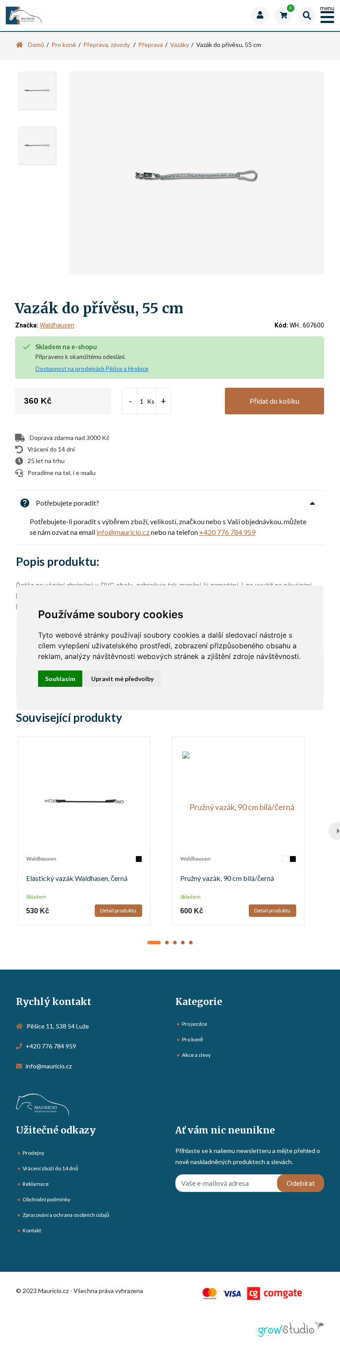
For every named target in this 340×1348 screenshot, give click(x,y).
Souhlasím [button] (60, 678)
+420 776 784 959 (227, 532)
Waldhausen (57, 325)
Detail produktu (118, 910)
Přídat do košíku (274, 401)
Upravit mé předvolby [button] (122, 678)
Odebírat (300, 1183)
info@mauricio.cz (123, 532)
